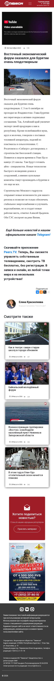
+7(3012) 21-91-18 (18, 651)
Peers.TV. (10, 252)
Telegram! (43, 234)
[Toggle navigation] (30, 3)
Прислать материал (27, 529)
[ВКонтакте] (37, 292)
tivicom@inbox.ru (34, 666)
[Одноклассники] (41, 292)
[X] (44, 292)
